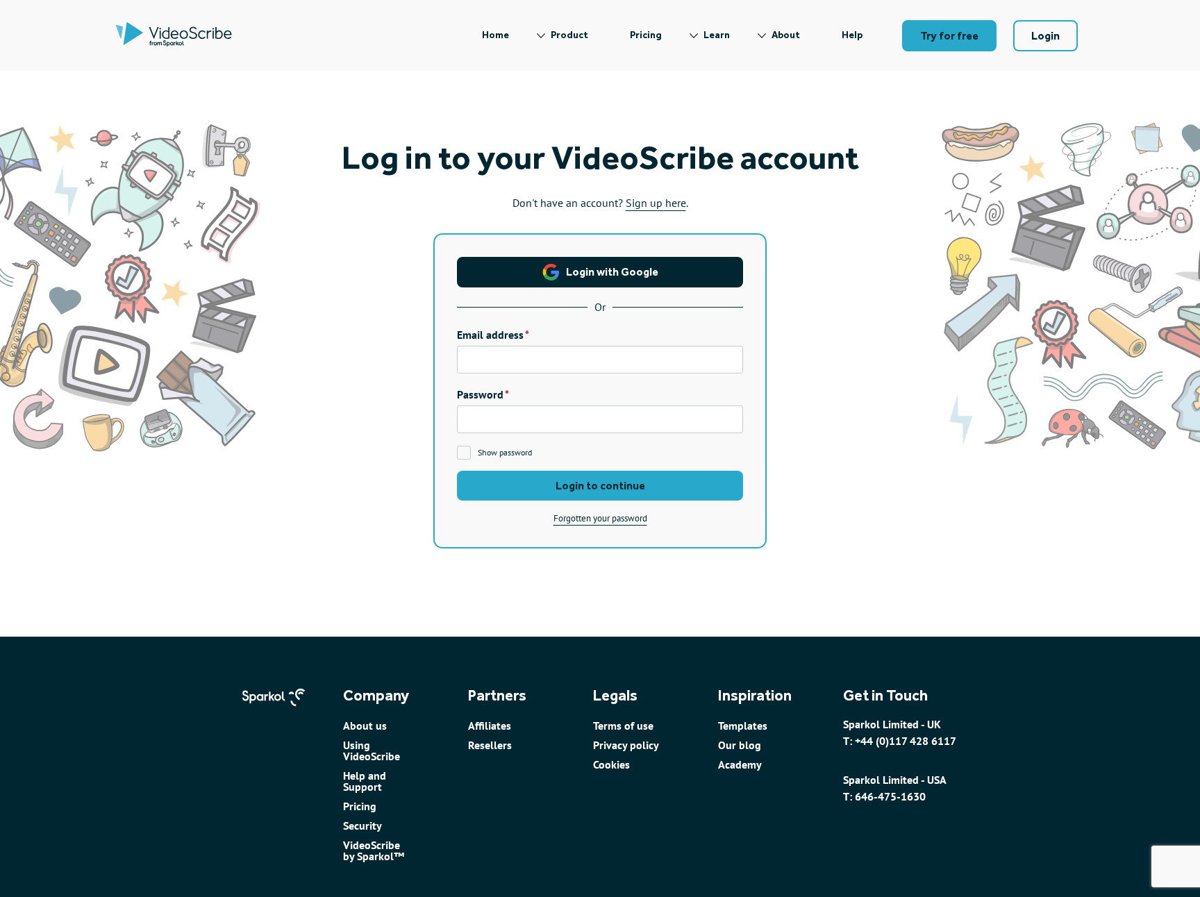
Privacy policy (626, 745)
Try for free (949, 35)
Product (569, 35)
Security (362, 825)
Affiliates (489, 725)
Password (480, 394)
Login (1045, 35)
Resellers (490, 745)
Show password (505, 452)
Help (852, 35)
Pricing (646, 35)
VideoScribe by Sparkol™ (373, 850)
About (786, 35)
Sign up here (656, 203)
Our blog (739, 745)
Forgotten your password (600, 518)
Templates (742, 725)
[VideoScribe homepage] (174, 35)
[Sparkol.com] (273, 712)
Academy (740, 764)
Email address (490, 335)
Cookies (611, 764)
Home (495, 35)
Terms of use (623, 725)
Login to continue (600, 485)
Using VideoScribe (371, 750)
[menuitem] (495, 35)
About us (365, 725)
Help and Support (364, 781)
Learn (716, 35)
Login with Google (612, 271)
